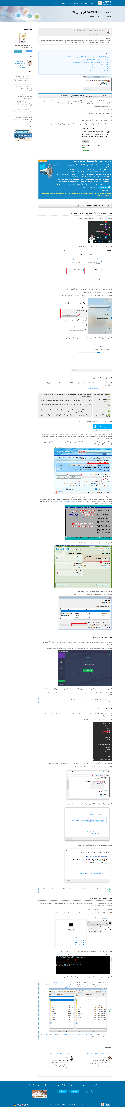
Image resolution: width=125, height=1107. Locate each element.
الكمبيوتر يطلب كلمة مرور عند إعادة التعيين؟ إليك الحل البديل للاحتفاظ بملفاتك (24, 96)
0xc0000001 (63, 1034)
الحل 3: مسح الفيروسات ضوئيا (100, 66)
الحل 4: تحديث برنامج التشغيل (100, 68)
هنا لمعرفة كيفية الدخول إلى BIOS (68, 501)
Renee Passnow (93, 388)
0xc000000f (80, 1034)
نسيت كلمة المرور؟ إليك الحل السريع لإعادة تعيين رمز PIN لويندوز (24, 119)
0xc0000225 (54, 1034)
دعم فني (88, 1085)
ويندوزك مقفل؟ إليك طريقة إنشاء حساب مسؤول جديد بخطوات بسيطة (25, 111)
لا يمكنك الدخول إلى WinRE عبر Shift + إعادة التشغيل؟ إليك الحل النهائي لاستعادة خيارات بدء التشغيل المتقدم (23, 79)
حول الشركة (31, 1085)
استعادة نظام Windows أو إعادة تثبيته (62, 982)
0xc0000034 (88, 1034)
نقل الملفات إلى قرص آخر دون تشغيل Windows (64, 987)
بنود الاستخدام (69, 1085)
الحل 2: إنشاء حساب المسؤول (100, 64)
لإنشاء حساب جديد (53, 124)
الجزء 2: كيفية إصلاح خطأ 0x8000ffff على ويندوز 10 (94, 59)
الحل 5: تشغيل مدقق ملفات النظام (98, 71)
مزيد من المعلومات (19, 51)
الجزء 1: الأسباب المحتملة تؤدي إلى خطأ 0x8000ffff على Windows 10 (88, 57)
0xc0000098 (46, 1034)
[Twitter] (86, 1091)
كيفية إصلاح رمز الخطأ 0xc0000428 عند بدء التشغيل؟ (97, 1053)
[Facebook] (91, 1091)
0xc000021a (71, 1034)
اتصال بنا (76, 1085)
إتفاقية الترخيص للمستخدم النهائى (55, 1085)
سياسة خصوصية (40, 1085)
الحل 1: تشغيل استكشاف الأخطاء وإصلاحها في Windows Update (90, 62)
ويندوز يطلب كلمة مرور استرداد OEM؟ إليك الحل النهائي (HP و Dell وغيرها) (23, 88)
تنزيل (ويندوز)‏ (29, 50)
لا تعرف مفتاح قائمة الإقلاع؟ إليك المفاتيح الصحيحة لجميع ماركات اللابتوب (24, 104)
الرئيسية (94, 1085)
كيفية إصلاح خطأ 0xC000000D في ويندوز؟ (62, 1053)
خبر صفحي (82, 1085)
